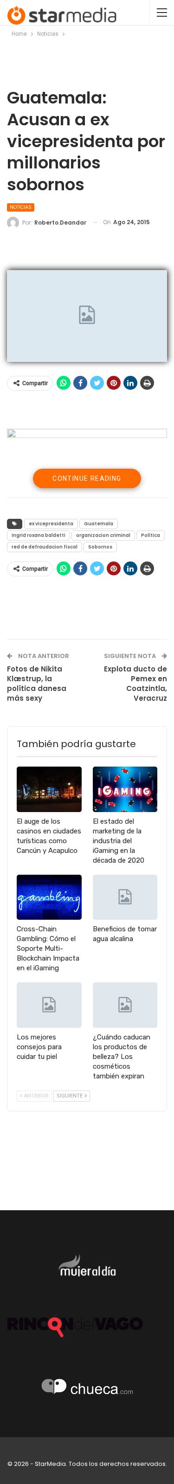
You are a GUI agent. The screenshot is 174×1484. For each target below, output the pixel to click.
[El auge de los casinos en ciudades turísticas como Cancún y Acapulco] (49, 789)
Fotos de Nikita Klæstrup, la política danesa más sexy (36, 683)
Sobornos (100, 546)
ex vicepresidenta (51, 523)
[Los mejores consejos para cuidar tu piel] (49, 1005)
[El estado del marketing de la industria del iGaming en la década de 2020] (125, 789)
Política (150, 535)
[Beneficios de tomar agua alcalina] (125, 897)
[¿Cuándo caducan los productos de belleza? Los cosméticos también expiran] (125, 1005)
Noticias (21, 207)
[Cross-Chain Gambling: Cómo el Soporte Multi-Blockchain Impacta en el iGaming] (49, 897)
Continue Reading (86, 478)
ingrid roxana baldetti (38, 535)
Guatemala (98, 523)
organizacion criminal (103, 535)
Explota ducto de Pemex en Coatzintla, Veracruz (135, 683)
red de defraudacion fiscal (44, 546)
